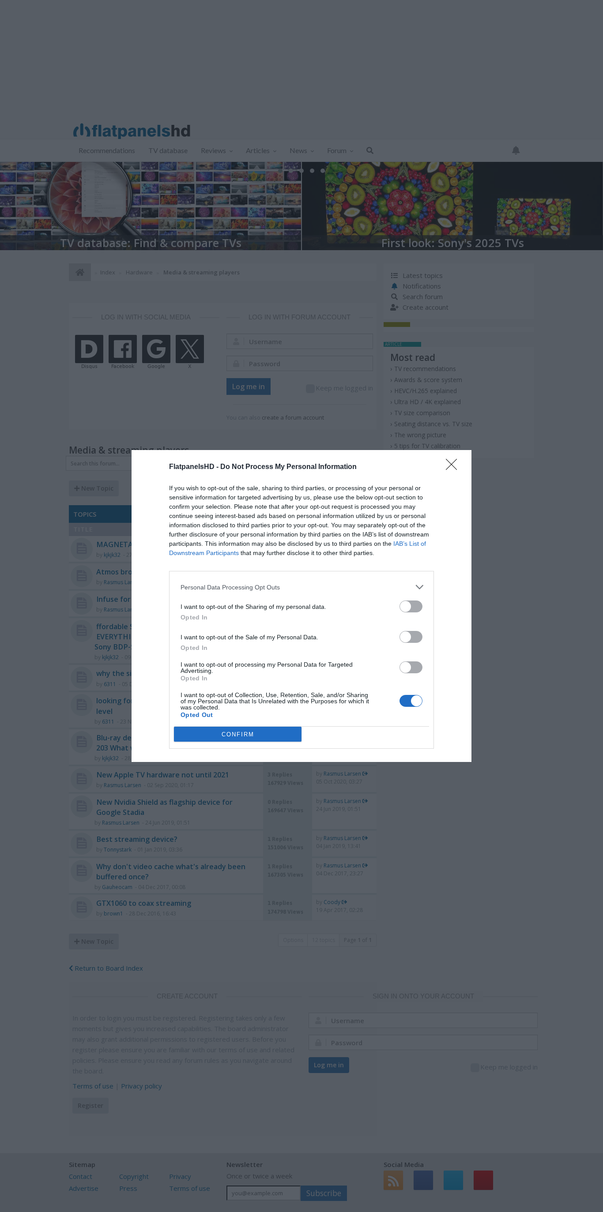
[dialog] (301, 606)
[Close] (454, 467)
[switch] (410, 606)
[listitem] (301, 587)
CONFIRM (238, 734)
